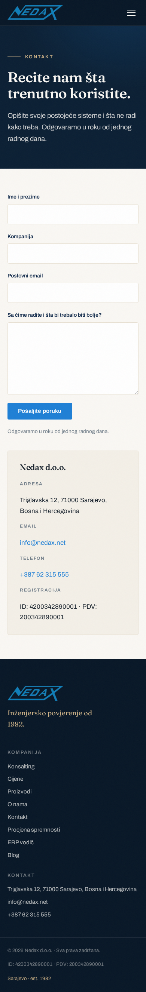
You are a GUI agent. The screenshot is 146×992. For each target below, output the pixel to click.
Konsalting (20, 767)
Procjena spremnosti (33, 830)
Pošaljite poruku (39, 411)
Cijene (15, 779)
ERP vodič (20, 842)
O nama (17, 804)
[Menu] (131, 13)
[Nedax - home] (35, 12)
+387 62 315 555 (44, 574)
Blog (13, 855)
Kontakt (17, 817)
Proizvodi (19, 792)
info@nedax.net (43, 542)
